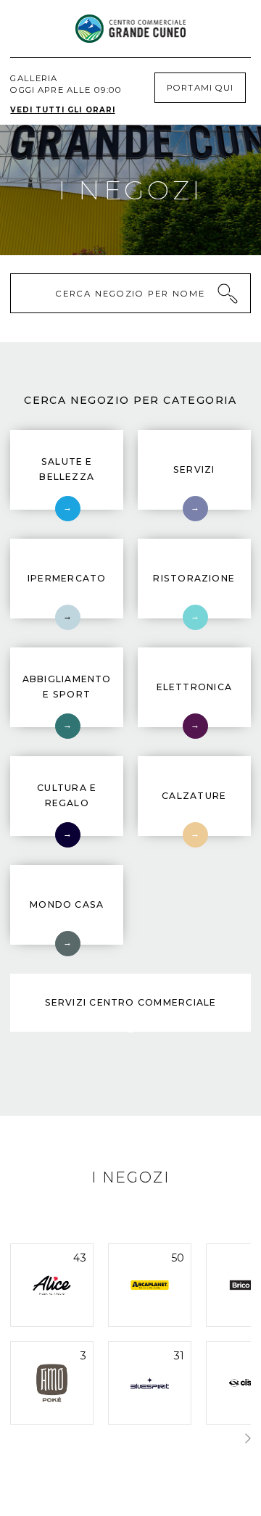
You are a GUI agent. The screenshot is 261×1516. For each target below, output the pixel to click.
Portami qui (200, 88)
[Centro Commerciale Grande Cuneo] (130, 28)
